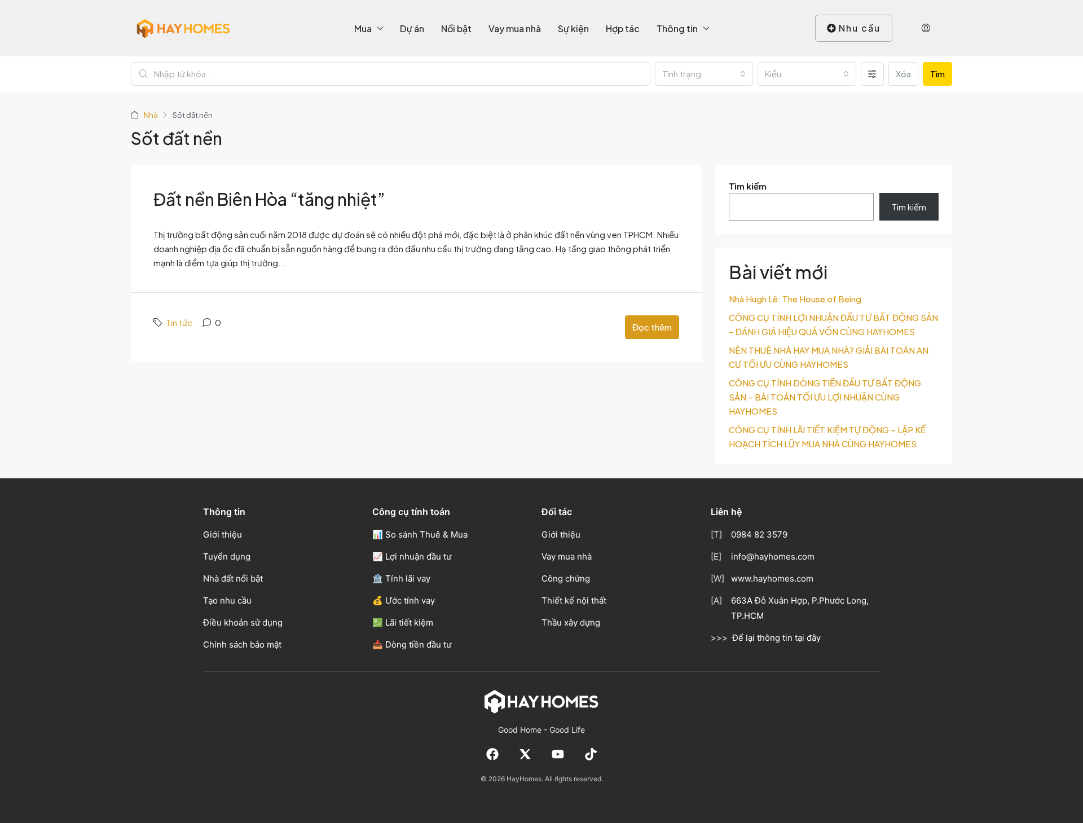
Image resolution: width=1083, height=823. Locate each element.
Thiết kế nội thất (574, 600)
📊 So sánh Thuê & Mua (420, 534)
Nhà (151, 115)
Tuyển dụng (226, 556)
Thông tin (677, 28)
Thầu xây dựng (571, 622)
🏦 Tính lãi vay (401, 578)
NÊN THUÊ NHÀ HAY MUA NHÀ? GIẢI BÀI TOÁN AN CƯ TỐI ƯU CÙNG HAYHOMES (828, 357)
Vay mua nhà (514, 28)
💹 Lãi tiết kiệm (402, 622)
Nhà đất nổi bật (233, 578)
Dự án (412, 28)
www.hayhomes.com (772, 578)
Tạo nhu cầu (227, 600)
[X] (525, 754)
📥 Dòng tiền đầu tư (411, 644)
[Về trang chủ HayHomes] (541, 701)
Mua (363, 28)
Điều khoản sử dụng (243, 622)
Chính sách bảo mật (242, 644)
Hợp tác (623, 28)
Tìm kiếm (748, 186)
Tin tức (179, 322)
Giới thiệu (222, 534)
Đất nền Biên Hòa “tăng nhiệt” (269, 199)
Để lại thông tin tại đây (776, 637)
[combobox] (704, 74)
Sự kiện (573, 28)
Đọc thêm (652, 327)
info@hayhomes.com (773, 556)
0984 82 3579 (759, 534)
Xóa (903, 73)
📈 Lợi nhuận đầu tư (411, 556)
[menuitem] (925, 28)
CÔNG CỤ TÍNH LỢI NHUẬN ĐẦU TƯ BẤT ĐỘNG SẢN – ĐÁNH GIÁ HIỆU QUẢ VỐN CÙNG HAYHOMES (833, 324)
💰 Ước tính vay (403, 600)
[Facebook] (492, 754)
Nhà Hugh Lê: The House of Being (795, 298)
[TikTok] (590, 754)
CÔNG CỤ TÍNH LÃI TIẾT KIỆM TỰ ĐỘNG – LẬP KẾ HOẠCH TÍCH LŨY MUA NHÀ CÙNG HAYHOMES (827, 436)
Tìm (937, 73)
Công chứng (566, 578)
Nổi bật (456, 28)
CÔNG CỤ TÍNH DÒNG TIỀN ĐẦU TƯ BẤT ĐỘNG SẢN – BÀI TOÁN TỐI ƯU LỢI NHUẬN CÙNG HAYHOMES (825, 396)
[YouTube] (558, 754)
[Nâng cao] (872, 74)
